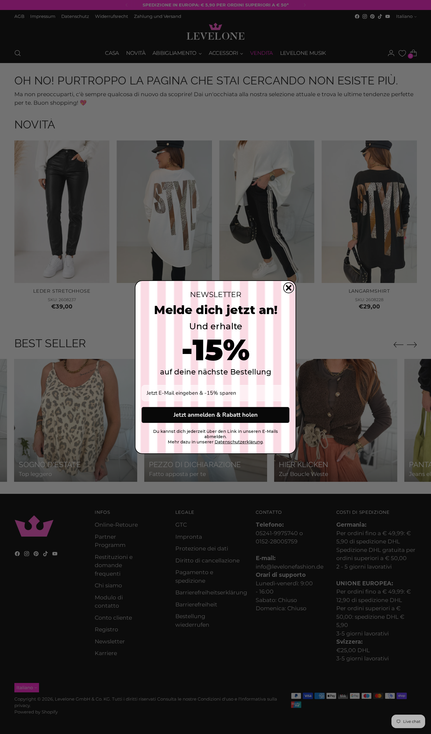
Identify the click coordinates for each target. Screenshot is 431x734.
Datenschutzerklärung (239, 442)
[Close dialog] (289, 288)
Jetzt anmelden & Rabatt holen (216, 415)
